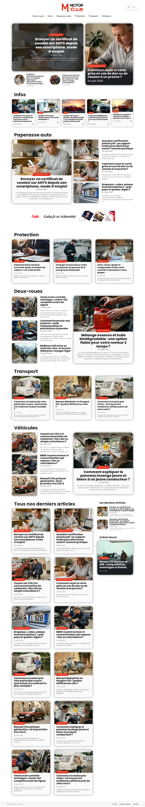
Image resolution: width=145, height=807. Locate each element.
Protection (26, 234)
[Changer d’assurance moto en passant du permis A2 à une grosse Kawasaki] (72, 250)
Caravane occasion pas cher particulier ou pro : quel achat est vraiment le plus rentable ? (30, 405)
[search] (129, 7)
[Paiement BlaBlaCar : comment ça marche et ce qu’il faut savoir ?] (98, 106)
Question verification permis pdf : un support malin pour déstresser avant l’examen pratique (35, 79)
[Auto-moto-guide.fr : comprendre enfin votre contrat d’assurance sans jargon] (114, 250)
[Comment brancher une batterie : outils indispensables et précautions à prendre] (24, 331)
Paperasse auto (56, 35)
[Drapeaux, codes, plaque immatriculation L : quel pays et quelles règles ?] (86, 193)
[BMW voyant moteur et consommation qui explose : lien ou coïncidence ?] (24, 464)
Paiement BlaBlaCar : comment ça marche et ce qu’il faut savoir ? (98, 118)
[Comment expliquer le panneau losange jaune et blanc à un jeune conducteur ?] (103, 450)
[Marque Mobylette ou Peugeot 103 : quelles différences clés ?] (72, 387)
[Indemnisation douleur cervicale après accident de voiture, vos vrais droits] (30, 250)
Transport (26, 371)
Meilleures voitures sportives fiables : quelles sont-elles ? (122, 116)
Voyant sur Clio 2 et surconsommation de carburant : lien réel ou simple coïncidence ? (71, 79)
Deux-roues (28, 291)
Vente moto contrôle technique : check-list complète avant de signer (53, 301)
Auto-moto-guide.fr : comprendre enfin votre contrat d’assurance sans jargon (112, 268)
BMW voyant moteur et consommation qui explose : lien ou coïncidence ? (54, 459)
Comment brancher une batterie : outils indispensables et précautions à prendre (55, 324)
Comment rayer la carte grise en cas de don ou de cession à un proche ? (108, 73)
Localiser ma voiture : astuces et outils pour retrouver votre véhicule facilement (23, 118)
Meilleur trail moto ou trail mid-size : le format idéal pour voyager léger (55, 348)
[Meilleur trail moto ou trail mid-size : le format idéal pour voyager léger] (24, 353)
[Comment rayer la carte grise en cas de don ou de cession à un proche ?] (109, 54)
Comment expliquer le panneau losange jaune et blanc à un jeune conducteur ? (103, 475)
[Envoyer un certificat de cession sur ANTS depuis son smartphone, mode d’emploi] (41, 157)
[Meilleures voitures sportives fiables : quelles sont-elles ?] (122, 105)
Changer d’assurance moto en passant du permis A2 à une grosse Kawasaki (71, 267)
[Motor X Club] (72, 7)
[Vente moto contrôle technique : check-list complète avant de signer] (24, 307)
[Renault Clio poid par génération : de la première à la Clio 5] (24, 486)
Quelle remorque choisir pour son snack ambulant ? (48, 117)
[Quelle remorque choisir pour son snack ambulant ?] (48, 106)
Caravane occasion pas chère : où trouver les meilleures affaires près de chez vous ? (112, 405)
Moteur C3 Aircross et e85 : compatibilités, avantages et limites (113, 564)
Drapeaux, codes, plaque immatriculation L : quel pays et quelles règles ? (117, 187)
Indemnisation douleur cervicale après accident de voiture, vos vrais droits (29, 267)
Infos (16, 113)
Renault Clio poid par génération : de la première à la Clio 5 (53, 481)
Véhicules (26, 427)
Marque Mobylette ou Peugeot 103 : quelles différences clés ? (72, 404)
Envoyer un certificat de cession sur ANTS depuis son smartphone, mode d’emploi (56, 45)
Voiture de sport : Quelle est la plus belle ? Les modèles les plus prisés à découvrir (73, 118)
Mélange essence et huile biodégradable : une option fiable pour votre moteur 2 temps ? (103, 341)
